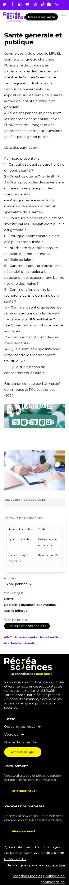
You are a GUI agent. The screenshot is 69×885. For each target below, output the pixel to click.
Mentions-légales (27, 876)
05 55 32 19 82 (15, 859)
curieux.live (55, 865)
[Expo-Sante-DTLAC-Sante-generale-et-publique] (34, 424)
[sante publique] (34, 470)
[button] (63, 17)
